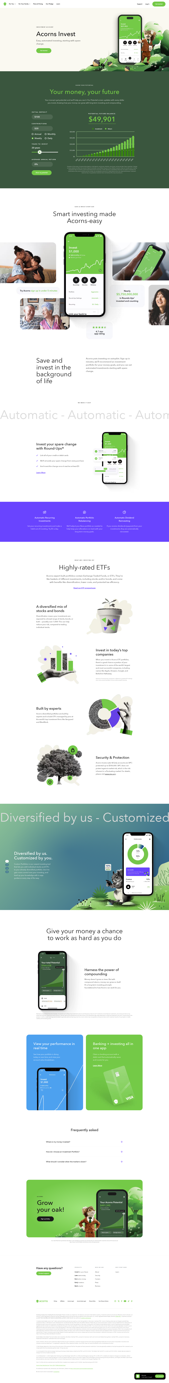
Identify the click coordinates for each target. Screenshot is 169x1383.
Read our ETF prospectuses (84, 588)
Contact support (44, 1273)
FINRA (116, 1316)
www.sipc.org (110, 774)
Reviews (97, 1286)
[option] (91, 870)
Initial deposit (39, 112)
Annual (38, 134)
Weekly (38, 138)
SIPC (120, 1316)
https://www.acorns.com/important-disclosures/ (81, 1368)
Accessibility (56, 1371)
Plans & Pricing (38, 4)
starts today (80, 1275)
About (97, 1272)
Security (97, 1275)
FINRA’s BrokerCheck (60, 1365)
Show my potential (42, 172)
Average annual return (44, 159)
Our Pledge (49, 4)
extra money (80, 1279)
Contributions (39, 124)
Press (96, 1282)
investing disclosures (86, 1318)
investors (79, 1282)
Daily (50, 138)
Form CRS (52, 1365)
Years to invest (40, 144)
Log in (147, 4)
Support (139, 4)
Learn (58, 4)
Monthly (52, 134)
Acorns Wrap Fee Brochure (42, 1365)
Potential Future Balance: (102, 114)
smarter (79, 1286)
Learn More (40, 473)
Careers (97, 1279)
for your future (81, 1272)
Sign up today (45, 1219)
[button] (131, 1301)
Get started (158, 4)
